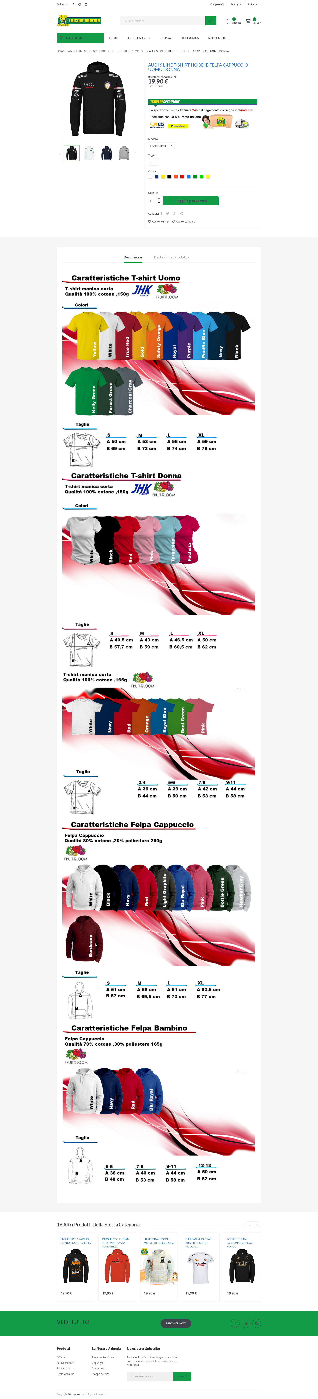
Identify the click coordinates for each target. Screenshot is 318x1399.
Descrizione (133, 257)
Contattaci (98, 1368)
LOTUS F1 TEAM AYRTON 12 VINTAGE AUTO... (240, 1243)
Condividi (161, 213)
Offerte (61, 1357)
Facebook (73, 4)
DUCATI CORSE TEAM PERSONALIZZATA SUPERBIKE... (115, 1243)
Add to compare (185, 221)
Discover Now (176, 1323)
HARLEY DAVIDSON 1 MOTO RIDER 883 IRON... (159, 1241)
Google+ (175, 213)
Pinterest (79, 4)
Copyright (97, 1363)
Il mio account (65, 1374)
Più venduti (63, 1368)
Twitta (168, 213)
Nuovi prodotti (65, 1363)
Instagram (86, 4)
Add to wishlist (160, 221)
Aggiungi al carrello (193, 201)
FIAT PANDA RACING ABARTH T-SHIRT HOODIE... (198, 1243)
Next (135, 153)
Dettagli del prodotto (171, 257)
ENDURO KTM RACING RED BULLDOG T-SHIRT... (76, 1241)
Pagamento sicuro (103, 1357)
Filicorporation (76, 1394)
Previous (60, 153)
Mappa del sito (100, 1374)
